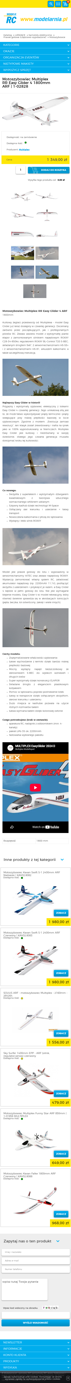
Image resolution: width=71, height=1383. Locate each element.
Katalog (7, 35)
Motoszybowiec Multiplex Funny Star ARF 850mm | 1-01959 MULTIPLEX (35, 1114)
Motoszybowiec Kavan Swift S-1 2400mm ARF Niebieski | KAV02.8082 (31, 874)
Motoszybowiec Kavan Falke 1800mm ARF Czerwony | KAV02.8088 (29, 1175)
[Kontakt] (58, 4)
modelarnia (35, 18)
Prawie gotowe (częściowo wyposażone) (24, 37)
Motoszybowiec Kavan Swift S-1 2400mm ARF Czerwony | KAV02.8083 (31, 934)
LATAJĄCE (20, 35)
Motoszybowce (57, 37)
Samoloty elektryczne (40, 35)
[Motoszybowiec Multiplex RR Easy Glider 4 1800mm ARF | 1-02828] (35, 127)
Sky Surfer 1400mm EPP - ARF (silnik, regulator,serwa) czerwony (26, 1054)
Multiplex (24, 150)
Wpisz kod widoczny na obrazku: (20, 1308)
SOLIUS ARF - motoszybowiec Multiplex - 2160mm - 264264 (35, 994)
